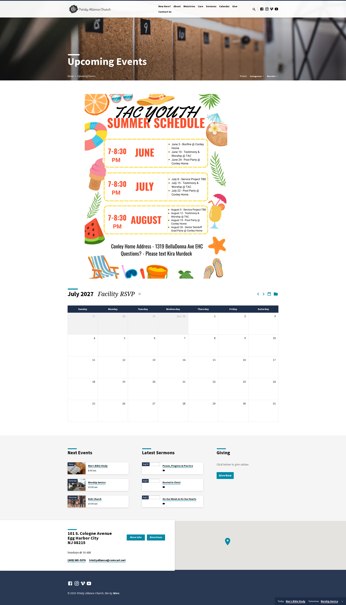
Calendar (224, 6)
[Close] (342, 601)
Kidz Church (94, 499)
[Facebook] (262, 9)
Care (200, 6)
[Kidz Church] (77, 502)
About (177, 6)
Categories (256, 76)
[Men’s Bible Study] (77, 468)
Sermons (211, 6)
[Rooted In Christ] (151, 485)
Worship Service (97, 482)
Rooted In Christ (172, 482)
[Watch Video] (163, 470)
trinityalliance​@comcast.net (107, 560)
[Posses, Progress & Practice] (151, 468)
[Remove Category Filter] (140, 293)
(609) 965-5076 (77, 560)
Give (234, 6)
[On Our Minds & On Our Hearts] (151, 501)
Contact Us (165, 11)
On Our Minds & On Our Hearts (179, 499)
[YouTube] (276, 9)
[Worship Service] (77, 485)
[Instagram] (267, 9)
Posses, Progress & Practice (178, 465)
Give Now (225, 475)
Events (243, 76)
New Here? (164, 6)
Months (271, 76)
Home (71, 76)
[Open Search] (254, 9)
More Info (136, 537)
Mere (116, 593)
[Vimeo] (272, 9)
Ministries (189, 6)
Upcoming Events (86, 76)
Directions (156, 537)
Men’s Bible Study (98, 465)
